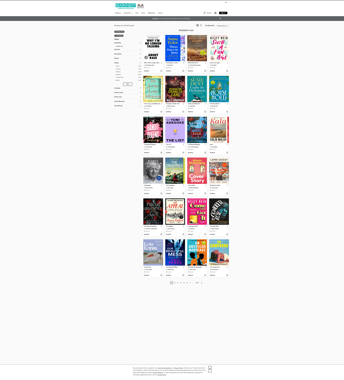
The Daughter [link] (170, 185)
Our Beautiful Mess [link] (172, 267)
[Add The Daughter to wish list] (183, 194)
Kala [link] (211, 144)
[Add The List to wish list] (183, 153)
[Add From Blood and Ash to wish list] (161, 234)
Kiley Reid (214, 65)
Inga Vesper (149, 106)
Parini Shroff (149, 147)
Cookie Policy (162, 375)
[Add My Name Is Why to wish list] (227, 194)
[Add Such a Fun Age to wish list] (227, 71)
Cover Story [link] (191, 185)
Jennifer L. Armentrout (151, 228)
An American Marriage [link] (194, 267)
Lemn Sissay (215, 187)
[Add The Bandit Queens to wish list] (161, 153)
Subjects (118, 13)
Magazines (151, 13)
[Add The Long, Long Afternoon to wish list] (161, 112)
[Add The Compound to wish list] (227, 275)
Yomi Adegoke (171, 147)
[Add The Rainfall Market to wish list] (205, 153)
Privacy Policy (178, 368)
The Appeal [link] (169, 226)
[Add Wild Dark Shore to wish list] (205, 71)
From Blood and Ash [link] (150, 226)
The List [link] (168, 144)
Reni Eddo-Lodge (150, 65)
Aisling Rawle (215, 269)
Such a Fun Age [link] (215, 63)
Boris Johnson (149, 187)
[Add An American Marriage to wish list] (205, 275)
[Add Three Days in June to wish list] (183, 71)
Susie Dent (192, 106)
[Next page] (201, 283)
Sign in (223, 13)
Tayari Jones (193, 269)
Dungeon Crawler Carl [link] (173, 104)
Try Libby (155, 19)
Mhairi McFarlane (194, 187)
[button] (207, 13)
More (127, 84)
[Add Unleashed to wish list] (161, 194)
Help (226, 2)
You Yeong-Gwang (194, 147)
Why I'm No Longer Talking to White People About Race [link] (152, 63)
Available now (119, 46)
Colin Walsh (214, 147)
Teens (143, 13)
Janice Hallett (171, 228)
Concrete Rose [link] (214, 226)
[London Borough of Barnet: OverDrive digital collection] (130, 6)
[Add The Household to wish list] (227, 112)
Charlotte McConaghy (195, 65)
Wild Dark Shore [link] (193, 63)
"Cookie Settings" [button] (157, 372)
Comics (160, 13)
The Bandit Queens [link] (150, 144)
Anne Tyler (170, 65)
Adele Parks (171, 269)
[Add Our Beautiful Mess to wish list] (183, 275)
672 (197, 283)
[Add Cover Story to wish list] (205, 194)
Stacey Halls (215, 106)
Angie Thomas (215, 228)
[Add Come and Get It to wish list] (205, 234)
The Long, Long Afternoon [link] (152, 104)
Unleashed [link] (147, 185)
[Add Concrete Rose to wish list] (227, 234)
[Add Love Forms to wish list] (161, 275)
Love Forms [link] (147, 267)
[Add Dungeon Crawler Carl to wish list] (183, 112)
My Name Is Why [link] (215, 185)
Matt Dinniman (171, 106)
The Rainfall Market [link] (194, 144)
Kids (137, 13)
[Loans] (215, 13)
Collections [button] (128, 13)
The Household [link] (214, 104)
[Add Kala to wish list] (227, 153)
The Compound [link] (214, 267)
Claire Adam (149, 269)
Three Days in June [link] (172, 63)
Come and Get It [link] (193, 226)
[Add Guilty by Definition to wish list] (205, 112)
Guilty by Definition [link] (194, 104)
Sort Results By (209, 25)
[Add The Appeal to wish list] (183, 234)
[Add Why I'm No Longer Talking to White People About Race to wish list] (161, 71)
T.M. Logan (170, 187)
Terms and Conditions (164, 368)
